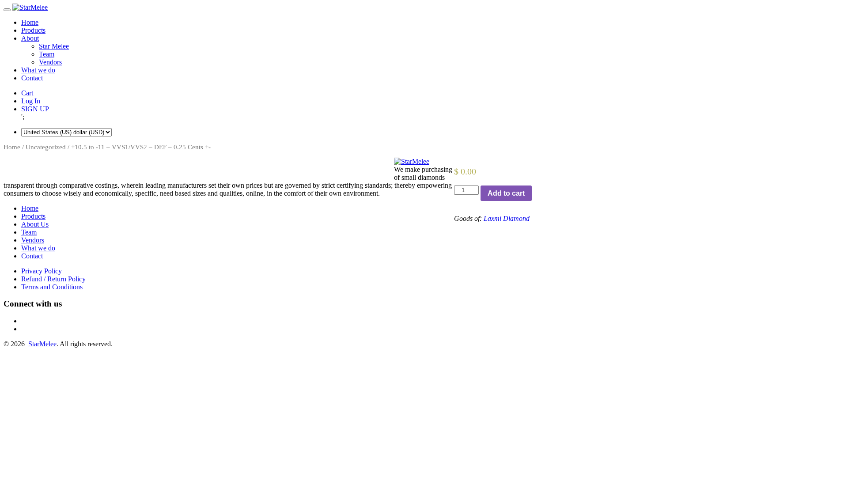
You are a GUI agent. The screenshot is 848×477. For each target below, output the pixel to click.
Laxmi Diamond (507, 218)
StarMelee (42, 344)
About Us (35, 224)
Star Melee (54, 46)
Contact (32, 78)
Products (33, 30)
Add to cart (506, 193)
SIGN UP (35, 109)
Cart (27, 93)
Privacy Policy (41, 271)
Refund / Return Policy (53, 279)
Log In (30, 101)
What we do (38, 70)
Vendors (50, 62)
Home (29, 22)
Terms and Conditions (52, 287)
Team (46, 54)
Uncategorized (46, 147)
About (30, 38)
